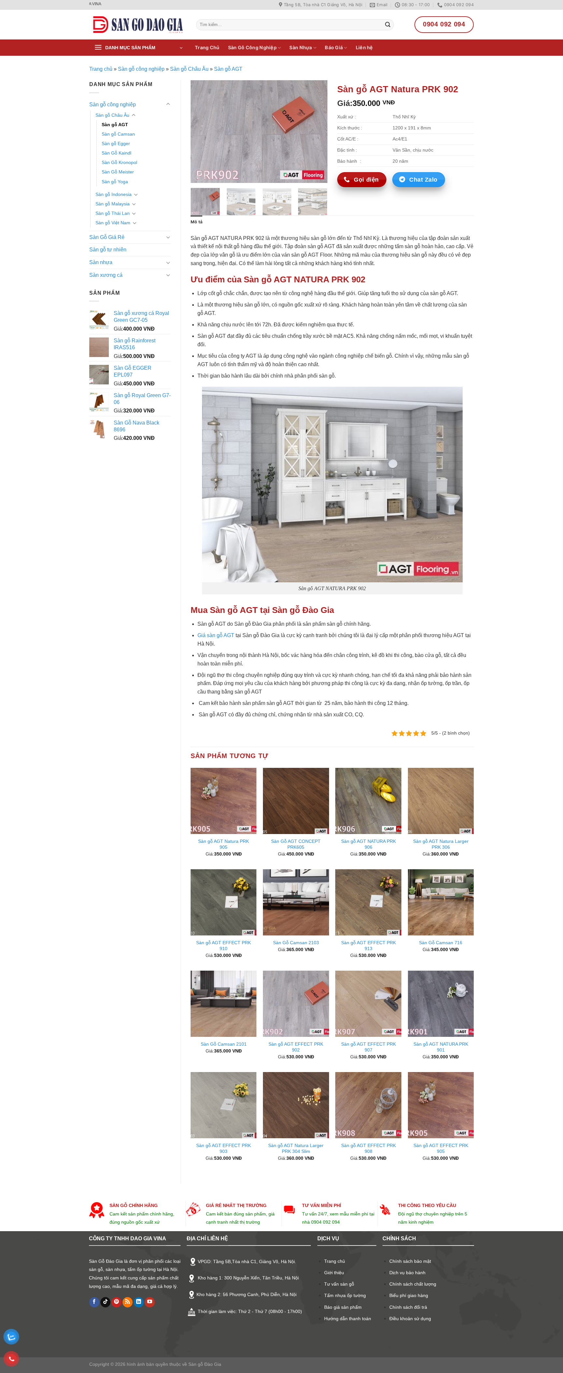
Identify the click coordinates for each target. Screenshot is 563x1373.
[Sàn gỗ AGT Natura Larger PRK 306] (441, 801)
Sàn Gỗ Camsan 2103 (296, 942)
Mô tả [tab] (196, 221)
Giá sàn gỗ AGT (215, 635)
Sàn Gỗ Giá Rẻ (106, 237)
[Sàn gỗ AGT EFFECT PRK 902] (296, 1004)
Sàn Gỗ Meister (118, 171)
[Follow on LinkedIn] (139, 1302)
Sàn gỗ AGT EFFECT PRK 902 (295, 1047)
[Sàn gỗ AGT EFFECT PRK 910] (224, 902)
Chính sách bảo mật (410, 1261)
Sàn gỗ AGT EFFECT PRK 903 (223, 1148)
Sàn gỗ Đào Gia (204, 1364)
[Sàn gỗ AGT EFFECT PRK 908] (368, 1105)
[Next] (316, 131)
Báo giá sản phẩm (343, 1307)
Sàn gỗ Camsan (118, 134)
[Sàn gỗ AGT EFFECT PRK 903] (224, 1105)
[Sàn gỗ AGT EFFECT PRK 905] (441, 1105)
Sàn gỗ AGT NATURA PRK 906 (368, 844)
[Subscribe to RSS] (128, 1302)
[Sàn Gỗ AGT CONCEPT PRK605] (296, 801)
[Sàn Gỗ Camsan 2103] (296, 902)
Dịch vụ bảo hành (407, 1272)
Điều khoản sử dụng (410, 1318)
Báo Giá (334, 47)
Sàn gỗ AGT (228, 69)
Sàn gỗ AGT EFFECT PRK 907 (368, 1047)
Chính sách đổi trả (408, 1307)
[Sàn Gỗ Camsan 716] (441, 902)
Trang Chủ (207, 47)
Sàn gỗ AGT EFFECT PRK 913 (368, 945)
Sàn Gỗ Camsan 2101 (224, 1044)
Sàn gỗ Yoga (115, 181)
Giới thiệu (334, 1272)
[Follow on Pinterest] (116, 1302)
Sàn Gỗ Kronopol (119, 162)
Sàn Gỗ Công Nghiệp (252, 47)
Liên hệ (364, 47)
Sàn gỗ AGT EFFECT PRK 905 (440, 1148)
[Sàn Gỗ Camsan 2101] (224, 1004)
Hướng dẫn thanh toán (347, 1318)
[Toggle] (168, 104)
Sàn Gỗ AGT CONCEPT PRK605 (296, 844)
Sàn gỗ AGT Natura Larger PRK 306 (441, 844)
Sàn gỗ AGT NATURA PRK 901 (440, 1047)
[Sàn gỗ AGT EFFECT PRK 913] (368, 902)
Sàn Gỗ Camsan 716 (440, 942)
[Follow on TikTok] (105, 1302)
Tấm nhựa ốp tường (345, 1295)
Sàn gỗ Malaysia (112, 203)
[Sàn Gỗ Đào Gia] (137, 25)
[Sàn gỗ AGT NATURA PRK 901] (441, 1004)
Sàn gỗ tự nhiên (107, 249)
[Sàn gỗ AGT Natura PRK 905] (224, 801)
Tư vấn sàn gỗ (339, 1284)
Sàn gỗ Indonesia (113, 194)
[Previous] (202, 131)
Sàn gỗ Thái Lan (112, 213)
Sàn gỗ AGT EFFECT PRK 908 (368, 1148)
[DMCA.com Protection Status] (105, 1327)
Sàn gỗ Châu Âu (189, 69)
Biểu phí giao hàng (408, 1295)
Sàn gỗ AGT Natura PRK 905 (223, 844)
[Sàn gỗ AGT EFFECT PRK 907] (368, 1004)
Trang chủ (100, 69)
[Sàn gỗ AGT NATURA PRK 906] (368, 801)
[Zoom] (199, 175)
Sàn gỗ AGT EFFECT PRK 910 (223, 945)
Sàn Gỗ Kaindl (116, 153)
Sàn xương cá (106, 275)
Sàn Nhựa (300, 47)
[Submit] (387, 24)
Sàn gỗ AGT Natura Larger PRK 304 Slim (296, 1148)
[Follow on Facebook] (94, 1302)
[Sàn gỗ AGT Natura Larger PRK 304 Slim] (296, 1105)
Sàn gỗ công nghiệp (141, 69)
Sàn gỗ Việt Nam (112, 222)
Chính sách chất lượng (412, 1284)
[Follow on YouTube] (150, 1302)
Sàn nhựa (100, 262)
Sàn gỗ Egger (116, 143)
